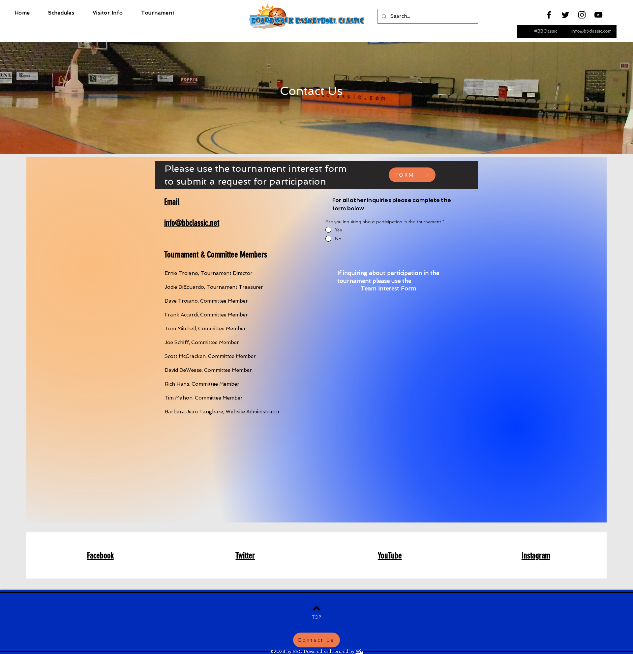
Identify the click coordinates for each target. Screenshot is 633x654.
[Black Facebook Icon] (549, 15)
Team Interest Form (388, 288)
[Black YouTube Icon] (598, 15)
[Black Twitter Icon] (565, 15)
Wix (359, 651)
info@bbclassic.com (591, 31)
